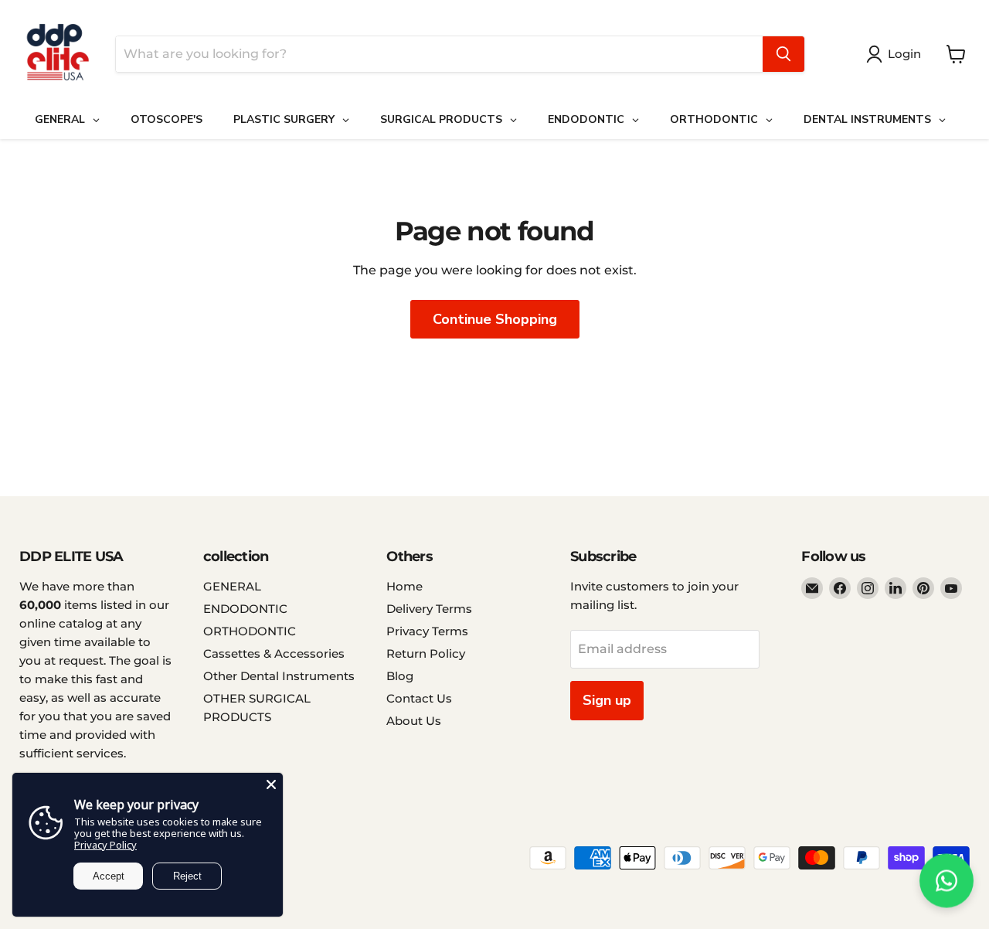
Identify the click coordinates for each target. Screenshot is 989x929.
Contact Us (419, 698)
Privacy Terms (427, 631)
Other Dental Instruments (279, 676)
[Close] (271, 784)
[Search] (783, 54)
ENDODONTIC (245, 608)
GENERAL (232, 586)
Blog (399, 676)
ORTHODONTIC (249, 631)
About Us (413, 720)
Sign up (607, 700)
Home (404, 586)
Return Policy (425, 653)
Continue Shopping (495, 319)
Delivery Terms (429, 608)
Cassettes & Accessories (274, 653)
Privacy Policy (105, 845)
